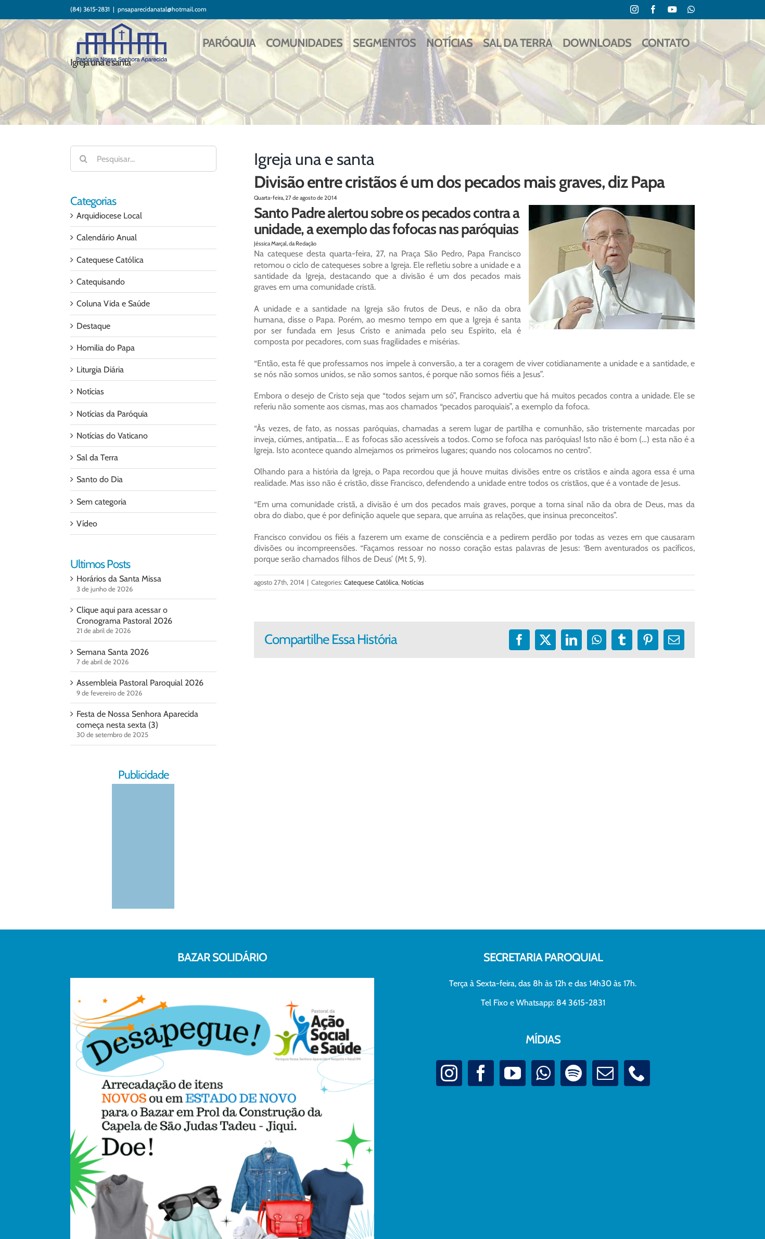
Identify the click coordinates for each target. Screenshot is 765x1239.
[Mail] (605, 1073)
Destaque (93, 326)
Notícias (412, 582)
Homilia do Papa (105, 348)
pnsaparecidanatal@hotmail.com (162, 9)
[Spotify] (573, 1073)
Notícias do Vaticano (112, 436)
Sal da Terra (97, 457)
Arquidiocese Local (109, 216)
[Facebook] (481, 1073)
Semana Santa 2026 (112, 652)
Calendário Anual (106, 237)
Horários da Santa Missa (118, 579)
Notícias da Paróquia (112, 414)
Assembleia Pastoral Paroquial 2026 (139, 683)
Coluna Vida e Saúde (113, 303)
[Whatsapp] (543, 1073)
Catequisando (100, 282)
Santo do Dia (99, 479)
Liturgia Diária (100, 370)
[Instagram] (449, 1073)
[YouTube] (513, 1073)
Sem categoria (101, 502)
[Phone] (637, 1073)
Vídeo (86, 523)
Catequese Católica (371, 582)
